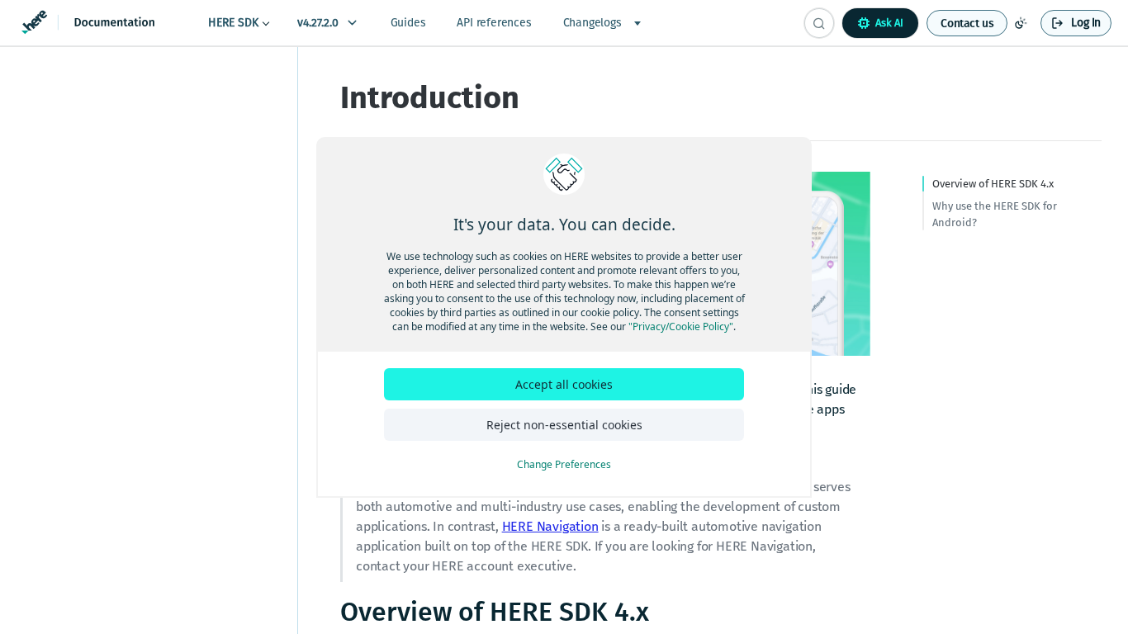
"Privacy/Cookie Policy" (680, 326)
